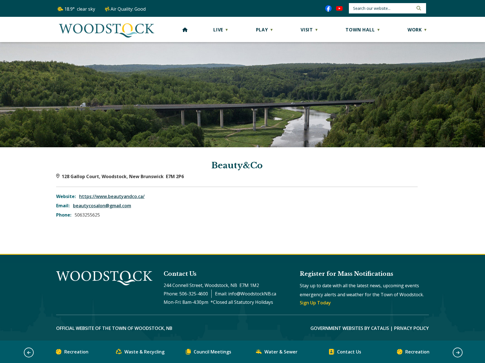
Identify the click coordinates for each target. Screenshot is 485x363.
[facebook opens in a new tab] (328, 8)
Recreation (76, 352)
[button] (418, 8)
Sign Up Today (315, 303)
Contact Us (349, 352)
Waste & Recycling (144, 352)
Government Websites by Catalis (349, 328)
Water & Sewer (281, 352)
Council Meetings (212, 352)
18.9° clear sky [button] (79, 9)
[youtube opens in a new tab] (339, 8)
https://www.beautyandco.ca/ (112, 196)
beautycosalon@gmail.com (102, 206)
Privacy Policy (411, 328)
